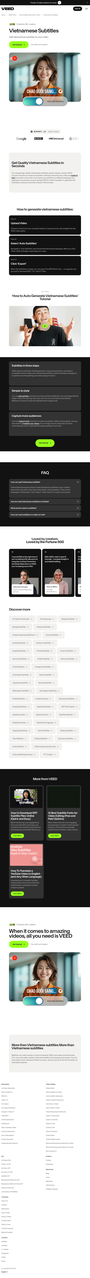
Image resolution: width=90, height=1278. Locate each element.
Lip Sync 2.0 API (7, 1172)
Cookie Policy (6, 1221)
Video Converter (52, 1120)
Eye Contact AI (51, 1151)
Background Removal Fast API (12, 1184)
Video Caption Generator (55, 1100)
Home (3, 15)
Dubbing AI (5, 1124)
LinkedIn (4, 1245)
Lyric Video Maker (7, 1135)
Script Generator (7, 1139)
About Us (4, 1201)
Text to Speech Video (8, 1127)
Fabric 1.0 (4, 1100)
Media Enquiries (7, 1232)
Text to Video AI (6, 1092)
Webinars (49, 1181)
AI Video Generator (8, 1088)
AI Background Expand (9, 1143)
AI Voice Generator (8, 1131)
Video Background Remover (56, 1112)
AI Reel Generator (7, 1120)
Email (3, 1261)
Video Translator (51, 1131)
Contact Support (7, 1228)
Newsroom (5, 1209)
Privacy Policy (6, 1217)
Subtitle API (5, 1176)
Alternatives (50, 1185)
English (3, 1272)
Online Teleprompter (53, 1139)
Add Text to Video (52, 1104)
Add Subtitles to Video (54, 1092)
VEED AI (4, 1096)
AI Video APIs (6, 1160)
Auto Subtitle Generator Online (29, 15)
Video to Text (50, 1124)
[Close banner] (87, 2)
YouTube (4, 1242)
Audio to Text (50, 1127)
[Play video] (45, 326)
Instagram (5, 1253)
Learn (48, 1177)
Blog (47, 1173)
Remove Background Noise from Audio (59, 1147)
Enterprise (49, 1164)
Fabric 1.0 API (6, 1164)
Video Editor (50, 1088)
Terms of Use (5, 1224)
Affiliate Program (52, 1189)
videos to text (24, 421)
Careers (4, 1205)
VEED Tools (12, 15)
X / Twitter (5, 1249)
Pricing (48, 1160)
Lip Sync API (5, 1168)
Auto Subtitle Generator (54, 1096)
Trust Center (5, 1213)
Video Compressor (52, 1116)
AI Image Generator (8, 1108)
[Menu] (86, 9)
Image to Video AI (7, 1112)
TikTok (3, 1257)
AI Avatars (5, 1104)
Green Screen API (7, 1188)
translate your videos (31, 423)
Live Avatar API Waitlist (9, 1192)
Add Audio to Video (53, 1108)
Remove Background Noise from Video (59, 1143)
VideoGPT (5, 1116)
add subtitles (23, 396)
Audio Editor (50, 1135)
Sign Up (77, 9)
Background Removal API (10, 1180)
